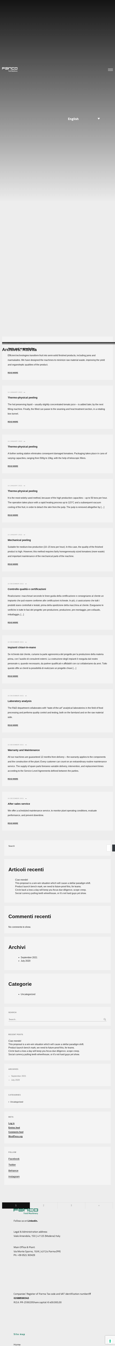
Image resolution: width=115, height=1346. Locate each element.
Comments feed (15, 1132)
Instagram (14, 1176)
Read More (13, 373)
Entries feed (14, 1127)
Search (11, 846)
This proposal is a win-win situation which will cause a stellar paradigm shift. (53, 883)
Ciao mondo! (21, 880)
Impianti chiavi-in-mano (22, 647)
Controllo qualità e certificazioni (27, 589)
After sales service (19, 803)
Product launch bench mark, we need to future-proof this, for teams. (48, 886)
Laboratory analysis (20, 701)
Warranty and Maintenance (24, 750)
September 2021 (29, 957)
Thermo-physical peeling (22, 397)
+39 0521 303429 (26, 1255)
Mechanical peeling (19, 540)
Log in (11, 1123)
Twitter (12, 1164)
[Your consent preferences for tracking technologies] (110, 1341)
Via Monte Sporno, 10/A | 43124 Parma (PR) (37, 1251)
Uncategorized (28, 994)
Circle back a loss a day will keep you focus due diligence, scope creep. (50, 890)
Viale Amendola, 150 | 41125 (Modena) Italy (37, 1236)
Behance (13, 1170)
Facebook (13, 1158)
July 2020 (25, 961)
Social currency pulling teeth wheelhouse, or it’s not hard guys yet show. (50, 893)
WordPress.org (15, 1136)
